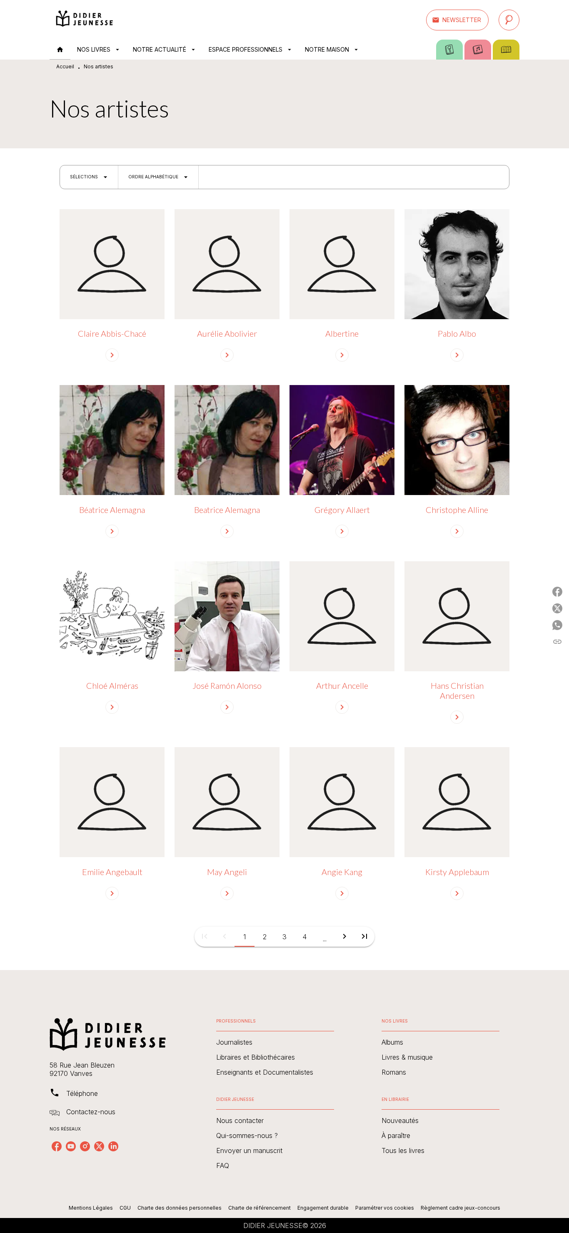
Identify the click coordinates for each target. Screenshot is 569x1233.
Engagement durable (323, 1208)
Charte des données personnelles (179, 1208)
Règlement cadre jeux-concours (460, 1208)
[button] (457, 20)
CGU (125, 1208)
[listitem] (57, 1146)
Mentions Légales (91, 1208)
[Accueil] (85, 20)
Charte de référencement (259, 1208)
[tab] (60, 50)
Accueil (65, 66)
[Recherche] (509, 20)
